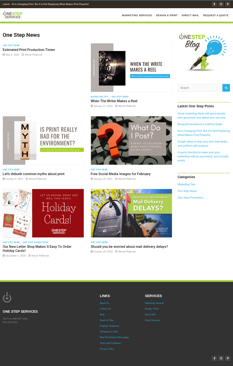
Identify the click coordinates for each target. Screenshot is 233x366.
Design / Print (151, 308)
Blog (102, 314)
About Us (104, 303)
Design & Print (167, 15)
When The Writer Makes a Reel (114, 101)
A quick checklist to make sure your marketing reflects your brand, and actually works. (203, 156)
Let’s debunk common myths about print (33, 174)
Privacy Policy (107, 349)
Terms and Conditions (110, 343)
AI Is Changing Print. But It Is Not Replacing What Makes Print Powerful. (50, 4)
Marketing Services (137, 15)
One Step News (11, 45)
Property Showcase (109, 326)
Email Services (152, 320)
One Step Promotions (35, 242)
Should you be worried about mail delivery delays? (129, 247)
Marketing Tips (99, 97)
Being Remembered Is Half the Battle (200, 124)
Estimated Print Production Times (29, 50)
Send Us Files (107, 320)
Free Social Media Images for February (121, 174)
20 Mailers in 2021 (109, 331)
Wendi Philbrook (33, 54)
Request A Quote (216, 15)
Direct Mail (190, 15)
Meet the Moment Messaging (114, 337)
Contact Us (105, 308)
